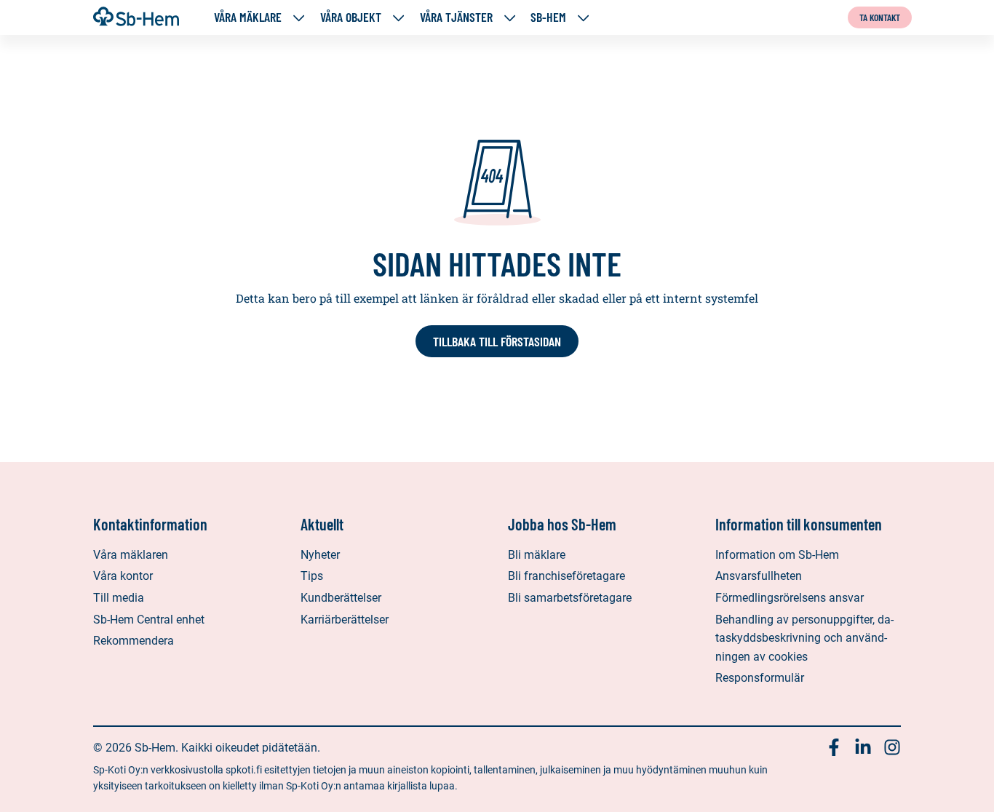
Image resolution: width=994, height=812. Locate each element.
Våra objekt (350, 17)
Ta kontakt (879, 17)
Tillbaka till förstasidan (497, 341)
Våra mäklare (248, 17)
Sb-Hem (548, 17)
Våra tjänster (456, 17)
